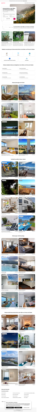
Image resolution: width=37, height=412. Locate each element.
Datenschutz (15, 410)
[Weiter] (19, 30)
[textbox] (5, 16)
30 (12, 27)
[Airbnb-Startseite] (3, 3)
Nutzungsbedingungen (20, 410)
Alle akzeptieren (10, 407)
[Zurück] (16, 30)
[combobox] (9, 14)
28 (9, 27)
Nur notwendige (18, 407)
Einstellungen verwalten (26, 407)
